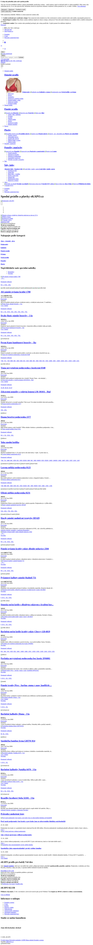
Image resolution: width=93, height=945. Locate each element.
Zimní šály (11, 172)
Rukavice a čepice (13, 180)
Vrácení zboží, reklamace (11, 910)
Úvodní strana (5, 940)
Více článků (4, 858)
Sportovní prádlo (13, 123)
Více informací (81, 6)
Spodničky (11, 97)
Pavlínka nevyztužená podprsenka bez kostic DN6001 (25, 658)
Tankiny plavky (12, 135)
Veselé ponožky (12, 153)
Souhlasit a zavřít (20, 9)
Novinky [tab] (10, 273)
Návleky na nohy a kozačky (16, 159)
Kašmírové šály (12, 170)
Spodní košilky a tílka (14, 100)
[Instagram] (5, 42)
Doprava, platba (9, 907)
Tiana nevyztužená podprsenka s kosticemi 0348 (23, 368)
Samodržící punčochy (14, 158)
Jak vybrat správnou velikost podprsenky (16, 835)
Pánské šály (11, 177)
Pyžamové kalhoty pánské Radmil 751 (18, 577)
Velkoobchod (8, 909)
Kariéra (6, 906)
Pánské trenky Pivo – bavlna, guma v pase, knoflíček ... (26, 685)
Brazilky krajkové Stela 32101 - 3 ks (17, 798)
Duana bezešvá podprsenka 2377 (16, 417)
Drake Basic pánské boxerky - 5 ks (17, 315)
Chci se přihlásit (5, 894)
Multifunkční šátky (13, 179)
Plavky (10, 95)
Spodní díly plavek (13, 138)
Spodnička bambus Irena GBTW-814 (18, 741)
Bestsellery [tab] (11, 272)
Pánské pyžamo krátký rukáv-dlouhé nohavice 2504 (25, 548)
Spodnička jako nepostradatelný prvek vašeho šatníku (21, 848)
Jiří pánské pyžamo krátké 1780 (16, 292)
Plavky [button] (6, 126)
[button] (1, 45)
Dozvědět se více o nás (7, 870)
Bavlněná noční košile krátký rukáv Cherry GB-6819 (25, 631)
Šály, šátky (9, 165)
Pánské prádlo (11, 109)
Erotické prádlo (12, 103)
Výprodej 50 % (8, 185)
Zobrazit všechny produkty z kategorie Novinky (14, 810)
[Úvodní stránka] (6, 53)
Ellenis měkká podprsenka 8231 (15, 493)
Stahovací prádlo (13, 102)
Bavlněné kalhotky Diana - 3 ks (15, 714)
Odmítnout (11, 9)
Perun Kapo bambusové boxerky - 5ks (18, 342)
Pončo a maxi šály (13, 175)
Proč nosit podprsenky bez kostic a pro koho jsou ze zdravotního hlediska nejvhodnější (33, 821)
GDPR (23, 940)
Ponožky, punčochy (13, 147)
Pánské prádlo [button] (8, 105)
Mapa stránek (30, 940)
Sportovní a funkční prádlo (15, 98)
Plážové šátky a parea (14, 140)
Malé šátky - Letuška (14, 174)
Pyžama (10, 116)
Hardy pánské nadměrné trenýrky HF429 (20, 518)
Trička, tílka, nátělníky (14, 114)
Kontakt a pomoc (9, 902)
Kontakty (7, 34)
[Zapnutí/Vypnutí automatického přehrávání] (2, 203)
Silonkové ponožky (13, 154)
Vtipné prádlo (12, 119)
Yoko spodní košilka (10, 442)
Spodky (10, 118)
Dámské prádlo (11, 75)
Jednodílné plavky (13, 137)
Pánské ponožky (12, 124)
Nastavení (4, 9)
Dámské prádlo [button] (8, 71)
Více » (3, 829)
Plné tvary (11, 93)
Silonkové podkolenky (14, 156)
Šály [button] (5, 161)
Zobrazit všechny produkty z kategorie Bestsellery (15, 530)
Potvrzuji (3, 25)
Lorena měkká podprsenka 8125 (16, 467)
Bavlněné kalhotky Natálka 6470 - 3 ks (18, 769)
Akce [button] (5, 182)
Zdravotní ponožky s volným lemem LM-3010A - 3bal (26, 391)
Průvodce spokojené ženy (11, 37)
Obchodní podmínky (10, 912)
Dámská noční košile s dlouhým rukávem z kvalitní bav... (27, 604)
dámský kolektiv (9, 866)
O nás (6, 36)
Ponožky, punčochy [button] (10, 143)
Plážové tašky (12, 142)
